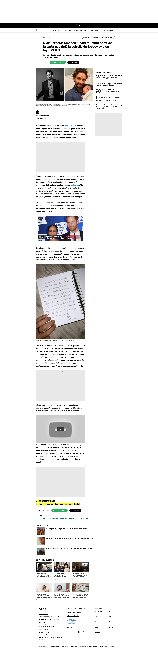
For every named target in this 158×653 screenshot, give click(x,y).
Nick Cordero (42, 518)
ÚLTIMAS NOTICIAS (103, 72)
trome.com (82, 646)
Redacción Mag (44, 116)
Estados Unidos (61, 518)
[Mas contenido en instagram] (83, 632)
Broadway (51, 518)
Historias (98, 632)
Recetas (110, 627)
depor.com (74, 646)
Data (109, 617)
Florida (54, 30)
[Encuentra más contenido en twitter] (42, 62)
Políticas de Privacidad (74, 612)
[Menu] (37, 25)
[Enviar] (36, 30)
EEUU (75, 518)
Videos (110, 611)
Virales (97, 627)
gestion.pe (65, 646)
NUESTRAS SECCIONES (101, 608)
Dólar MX (96, 30)
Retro (109, 622)
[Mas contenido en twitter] (79, 632)
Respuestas (99, 611)
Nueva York (72, 30)
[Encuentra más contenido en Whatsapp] (46, 62)
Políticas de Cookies (73, 616)
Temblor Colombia (88, 30)
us (96, 617)
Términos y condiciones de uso (76, 608)
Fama (97, 622)
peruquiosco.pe (104, 646)
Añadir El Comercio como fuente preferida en (98, 37)
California (60, 30)
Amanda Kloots (84, 518)
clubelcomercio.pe (54, 646)
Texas (65, 30)
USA (70, 518)
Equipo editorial (43, 614)
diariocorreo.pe (93, 646)
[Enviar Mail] (37, 115)
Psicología (79, 30)
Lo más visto (42, 525)
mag (112, 646)
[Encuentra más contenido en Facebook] (38, 62)
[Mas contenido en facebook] (75, 632)
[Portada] (43, 612)
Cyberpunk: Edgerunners (107, 30)
